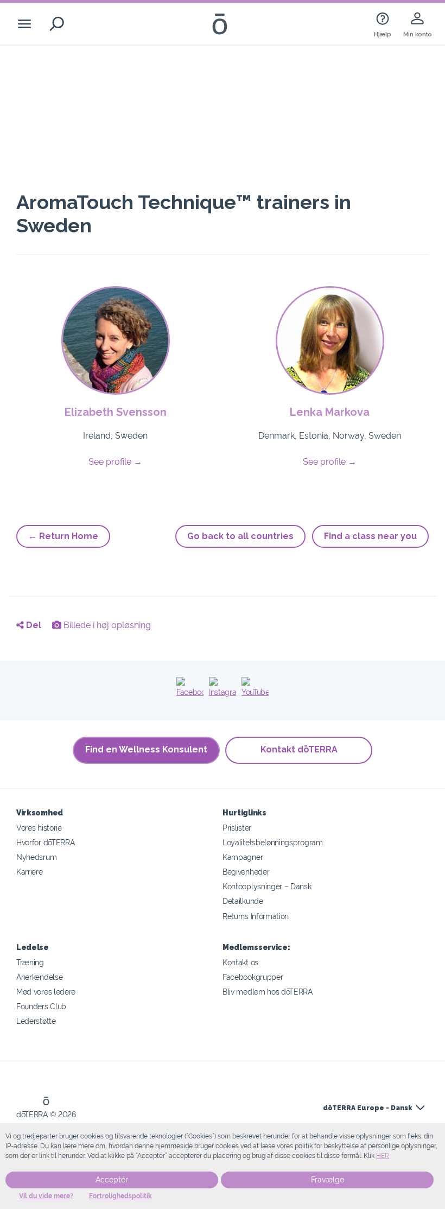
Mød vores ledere (45, 991)
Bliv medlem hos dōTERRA (268, 991)
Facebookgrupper (253, 977)
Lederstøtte (36, 1021)
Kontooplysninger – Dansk (267, 886)
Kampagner (243, 857)
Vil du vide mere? (46, 1196)
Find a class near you (370, 536)
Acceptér (112, 1179)
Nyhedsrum (36, 857)
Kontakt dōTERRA (299, 749)
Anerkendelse (39, 977)
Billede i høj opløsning (106, 625)
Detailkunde (243, 901)
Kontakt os (240, 962)
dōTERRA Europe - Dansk (367, 1108)
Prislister (237, 827)
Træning (30, 962)
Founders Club (41, 1006)
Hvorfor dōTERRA (45, 842)
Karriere (29, 871)
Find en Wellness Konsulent (146, 749)
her (382, 1156)
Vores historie (39, 827)
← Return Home (63, 536)
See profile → (115, 462)
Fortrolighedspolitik (120, 1196)
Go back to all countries (240, 536)
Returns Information (256, 916)
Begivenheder (246, 871)
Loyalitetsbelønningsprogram (273, 842)
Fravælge (327, 1179)
